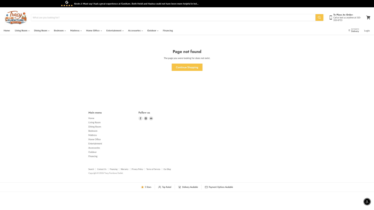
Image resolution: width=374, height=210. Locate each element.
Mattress (75, 30)
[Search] (319, 17)
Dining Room (41, 30)
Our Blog (167, 169)
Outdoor (152, 30)
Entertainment (114, 30)
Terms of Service (153, 169)
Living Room (21, 30)
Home (7, 30)
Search (91, 169)
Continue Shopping (187, 67)
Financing (168, 30)
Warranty (124, 169)
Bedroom (59, 30)
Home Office (93, 30)
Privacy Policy (137, 169)
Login (367, 30)
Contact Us (102, 169)
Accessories (134, 30)
